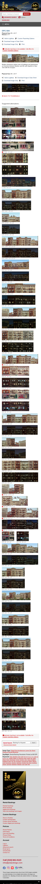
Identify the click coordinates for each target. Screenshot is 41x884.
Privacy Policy (7, 835)
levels (4, 764)
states (15, 758)
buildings (5, 761)
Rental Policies (7, 829)
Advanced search (8, 847)
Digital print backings (9, 809)
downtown (13, 760)
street (17, 760)
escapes (18, 761)
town (7, 760)
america (21, 758)
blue (9, 761)
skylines (34, 763)
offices (34, 761)
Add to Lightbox (9, 38)
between (14, 764)
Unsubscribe (6, 850)
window (14, 763)
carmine (8, 764)
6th (29, 764)
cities (34, 758)
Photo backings (7, 807)
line (28, 763)
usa (35, 756)
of (17, 758)
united (11, 758)
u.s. (7, 758)
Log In (5, 843)
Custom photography (9, 819)
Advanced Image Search (9, 745)
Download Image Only (11, 44)
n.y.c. (29, 756)
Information (6, 831)
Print (23, 44)
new (19, 756)
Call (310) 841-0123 (12, 860)
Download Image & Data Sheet (13, 41)
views (29, 760)
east (25, 758)
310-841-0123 (5, 20)
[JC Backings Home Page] (14, 799)
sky (12, 761)
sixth (26, 764)
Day (11, 756)
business (8, 763)
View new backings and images (12, 811)
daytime (15, 756)
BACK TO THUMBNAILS (11, 96)
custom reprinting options (10, 50)
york (22, 756)
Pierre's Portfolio (8, 818)
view (25, 760)
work (4, 763)
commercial (24, 761)
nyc (25, 756)
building (33, 760)
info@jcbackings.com (12, 863)
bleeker (19, 764)
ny (27, 756)
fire (15, 761)
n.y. (33, 756)
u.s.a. (4, 758)
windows (19, 763)
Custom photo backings (10, 821)
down (4, 760)
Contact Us (6, 852)
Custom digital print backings (11, 823)
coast (28, 758)
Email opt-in (6, 849)
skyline (24, 763)
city (31, 758)
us (37, 756)
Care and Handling (8, 833)
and (23, 764)
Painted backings (8, 806)
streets (22, 760)
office (30, 761)
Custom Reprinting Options (25, 38)
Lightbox (23, 17)
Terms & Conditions (9, 837)
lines (30, 763)
